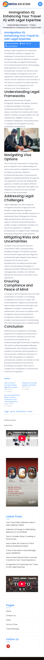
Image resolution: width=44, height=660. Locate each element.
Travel (32, 25)
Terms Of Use (11, 624)
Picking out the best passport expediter (29, 384)
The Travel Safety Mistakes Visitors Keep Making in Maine (20, 523)
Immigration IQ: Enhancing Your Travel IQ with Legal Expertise (22, 565)
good (12, 411)
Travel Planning (12, 629)
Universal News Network (17, 25)
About (8, 611)
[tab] (40, 4)
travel (29, 411)
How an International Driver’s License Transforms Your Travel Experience (12, 398)
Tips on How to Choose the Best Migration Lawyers (11, 385)
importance (21, 411)
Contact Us (10, 615)
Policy (8, 620)
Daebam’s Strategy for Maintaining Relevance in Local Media (20, 530)
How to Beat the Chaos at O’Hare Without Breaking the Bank (20, 544)
